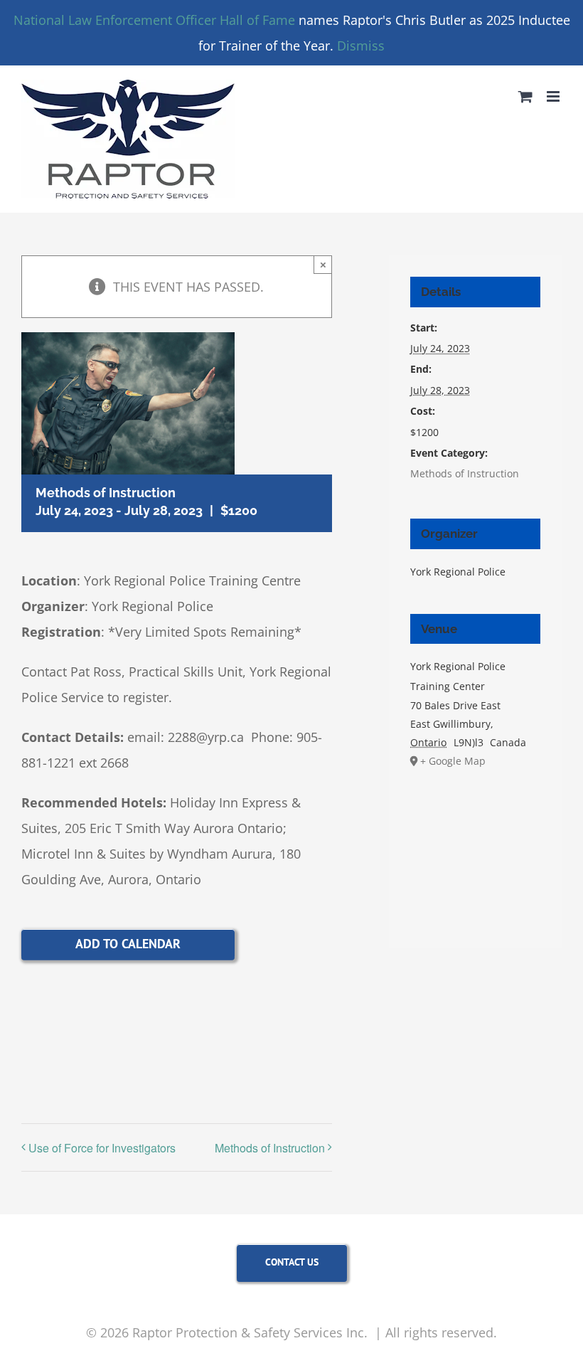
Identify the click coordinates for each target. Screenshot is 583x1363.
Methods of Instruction (270, 1148)
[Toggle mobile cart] (525, 96)
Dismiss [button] (361, 45)
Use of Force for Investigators (102, 1148)
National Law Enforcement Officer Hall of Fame (154, 19)
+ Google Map (453, 761)
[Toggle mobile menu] (554, 96)
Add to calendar (128, 943)
